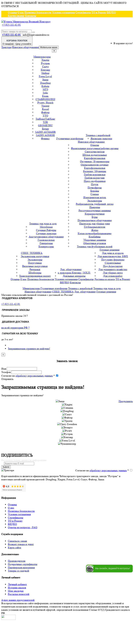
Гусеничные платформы (69, 138)
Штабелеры (34, 272)
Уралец (45, 105)
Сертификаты (83, 12)
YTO (45, 115)
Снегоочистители (95, 151)
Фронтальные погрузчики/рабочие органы (94, 148)
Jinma (45, 79)
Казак (45, 96)
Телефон (6, 372)
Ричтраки (35, 269)
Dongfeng (45, 82)
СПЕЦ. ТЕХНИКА (31, 253)
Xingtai (45, 60)
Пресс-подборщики (95, 181)
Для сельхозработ (112, 275)
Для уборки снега (113, 272)
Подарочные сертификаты (22, 564)
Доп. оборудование (71, 269)
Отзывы (12, 12)
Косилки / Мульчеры (94, 171)
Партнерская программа (21, 567)
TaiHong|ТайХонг (45, 118)
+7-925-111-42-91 (11, 24)
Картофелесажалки (94, 158)
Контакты (30, 15)
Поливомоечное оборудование (95, 220)
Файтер (45, 112)
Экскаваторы (94, 200)
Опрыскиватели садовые (95, 164)
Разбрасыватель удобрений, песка (94, 203)
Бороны (94, 190)
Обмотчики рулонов (94, 243)
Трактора (6, 47)
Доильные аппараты (74, 275)
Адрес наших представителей (17, 600)
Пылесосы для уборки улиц (94, 223)
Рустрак (45, 63)
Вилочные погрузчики (35, 266)
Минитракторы (42, 56)
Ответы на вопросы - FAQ (22, 527)
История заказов (17, 587)
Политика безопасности (38, 12)
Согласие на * (28, 375)
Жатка (94, 230)
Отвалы (94, 145)
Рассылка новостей (18, 594)
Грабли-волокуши (95, 177)
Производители (16, 560)
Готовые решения (109, 249)
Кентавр (45, 69)
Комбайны (94, 236)
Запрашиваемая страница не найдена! (29, 348)
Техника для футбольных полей (94, 246)
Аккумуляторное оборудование (46, 236)
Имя (3, 368)
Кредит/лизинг (16, 15)
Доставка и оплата (104, 279)
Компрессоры (46, 246)
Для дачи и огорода (113, 253)
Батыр (45, 128)
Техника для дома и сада (43, 223)
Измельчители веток (94, 197)
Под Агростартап (113, 266)
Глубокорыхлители (94, 226)
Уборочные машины (94, 239)
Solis (45, 92)
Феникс (45, 138)
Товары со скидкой (18, 570)
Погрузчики (35, 262)
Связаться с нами (17, 540)
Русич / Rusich (45, 102)
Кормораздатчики (95, 213)
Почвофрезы (95, 187)
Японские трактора (101, 138)
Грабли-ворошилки (94, 174)
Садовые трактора (46, 233)
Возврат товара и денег (21, 544)
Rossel (45, 109)
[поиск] (33, 32)
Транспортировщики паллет (35, 275)
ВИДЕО (111, 12)
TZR (45, 122)
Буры (95, 217)
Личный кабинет (17, 584)
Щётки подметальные (95, 154)
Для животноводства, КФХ (113, 256)
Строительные (113, 262)
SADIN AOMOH (45, 135)
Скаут (45, 66)
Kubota (45, 86)
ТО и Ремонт (99, 12)
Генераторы (46, 243)
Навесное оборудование (25, 47)
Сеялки (95, 194)
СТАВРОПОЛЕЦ (45, 99)
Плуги (94, 184)
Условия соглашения (63, 12)
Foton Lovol (45, 76)
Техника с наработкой (98, 135)
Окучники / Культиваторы (94, 161)
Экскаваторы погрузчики (35, 256)
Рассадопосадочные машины (95, 210)
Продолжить (126, 401)
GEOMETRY (45, 125)
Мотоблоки (46, 226)
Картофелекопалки (94, 167)
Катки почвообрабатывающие (94, 233)
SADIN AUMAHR (45, 131)
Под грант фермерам (112, 259)
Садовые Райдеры (46, 230)
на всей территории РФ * (15, 327)
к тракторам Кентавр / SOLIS (74, 272)
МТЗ (45, 89)
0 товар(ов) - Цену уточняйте (17, 42)
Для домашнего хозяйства (112, 269)
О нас (20, 12)
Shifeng (45, 73)
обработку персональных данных (34, 375)
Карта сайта (14, 547)
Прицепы (94, 207)
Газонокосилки (46, 239)
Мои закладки (16, 590)
